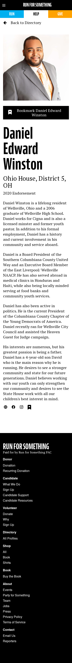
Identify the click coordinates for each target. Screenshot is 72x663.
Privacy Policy (12, 616)
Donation (9, 465)
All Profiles (10, 538)
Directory (9, 532)
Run (11, 14)
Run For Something (26, 446)
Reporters (9, 641)
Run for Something (37, 5)
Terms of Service (14, 622)
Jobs (6, 606)
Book (6, 557)
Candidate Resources (18, 500)
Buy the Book (12, 576)
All (5, 552)
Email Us (9, 635)
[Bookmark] (29, 408)
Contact (8, 629)
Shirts (7, 562)
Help (36, 14)
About (7, 584)
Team (6, 600)
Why (6, 519)
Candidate (10, 478)
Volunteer (10, 508)
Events (7, 589)
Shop (7, 546)
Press (7, 611)
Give (60, 14)
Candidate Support (16, 495)
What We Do (11, 484)
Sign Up (8, 489)
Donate (8, 514)
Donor (7, 459)
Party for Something (16, 595)
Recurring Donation (16, 470)
